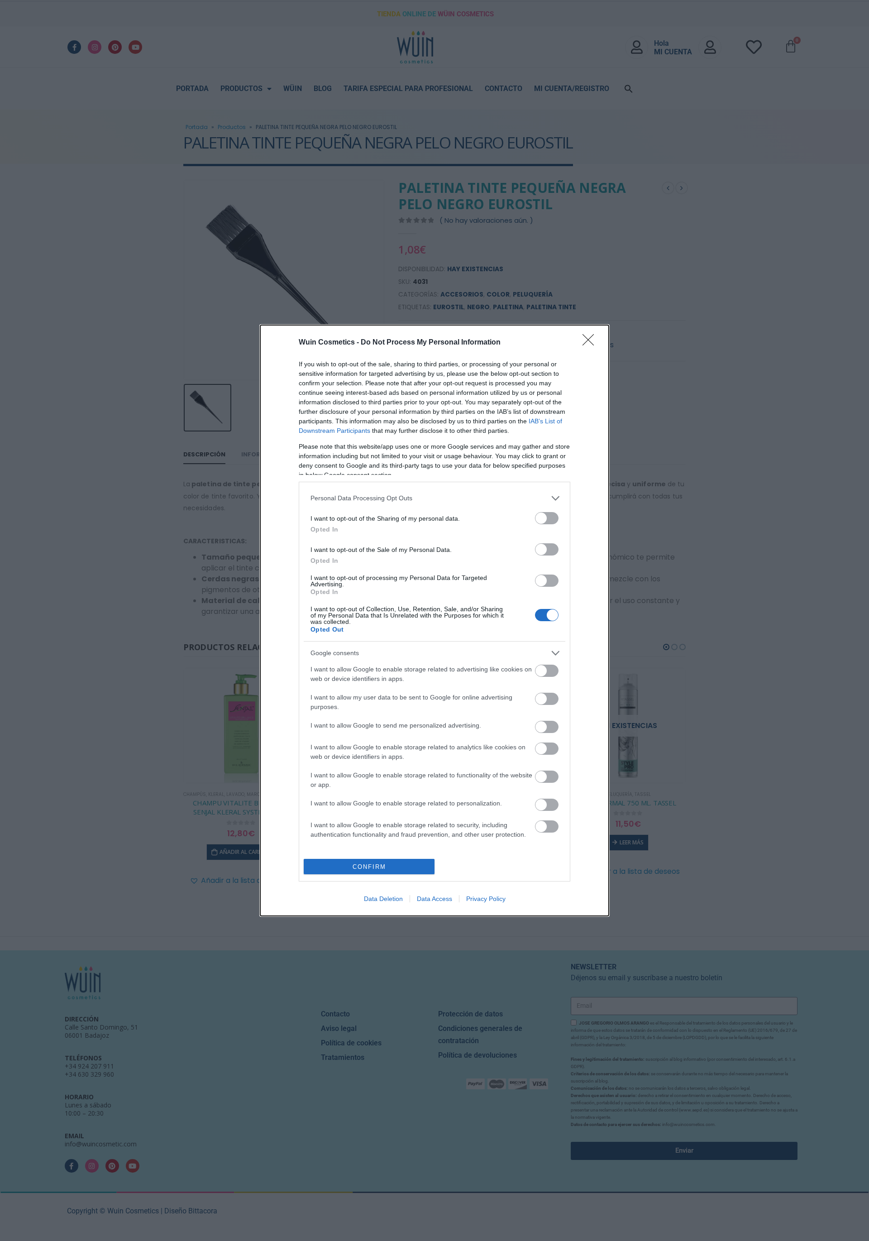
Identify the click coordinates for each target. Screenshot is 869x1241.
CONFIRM (369, 866)
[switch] (547, 518)
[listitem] (434, 498)
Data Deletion (383, 898)
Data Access (434, 898)
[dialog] (434, 620)
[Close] (591, 342)
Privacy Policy (486, 898)
